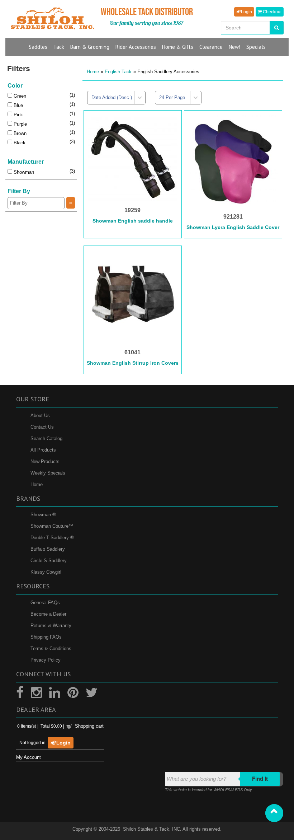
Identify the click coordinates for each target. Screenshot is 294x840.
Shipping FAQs (46, 637)
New (234, 46)
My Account (28, 757)
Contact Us (42, 427)
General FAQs (45, 602)
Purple (19, 124)
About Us (40, 415)
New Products (45, 461)
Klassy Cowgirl (45, 572)
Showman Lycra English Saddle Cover (232, 227)
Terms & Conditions (50, 648)
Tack (58, 46)
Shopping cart (89, 726)
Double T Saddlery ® (52, 537)
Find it (260, 779)
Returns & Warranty (50, 625)
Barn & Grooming (89, 46)
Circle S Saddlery (48, 560)
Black (18, 142)
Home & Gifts (177, 46)
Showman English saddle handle (133, 221)
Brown (19, 133)
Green (19, 96)
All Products (43, 450)
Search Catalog (46, 438)
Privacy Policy (45, 660)
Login (246, 12)
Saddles (38, 46)
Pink (17, 114)
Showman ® (43, 514)
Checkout (271, 12)
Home (93, 71)
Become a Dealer (48, 614)
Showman (23, 172)
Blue (17, 105)
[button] (274, 813)
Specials (256, 46)
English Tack (118, 71)
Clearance (211, 46)
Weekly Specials (47, 473)
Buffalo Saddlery (47, 549)
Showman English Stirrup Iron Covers (133, 363)
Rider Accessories (135, 46)
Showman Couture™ (51, 526)
